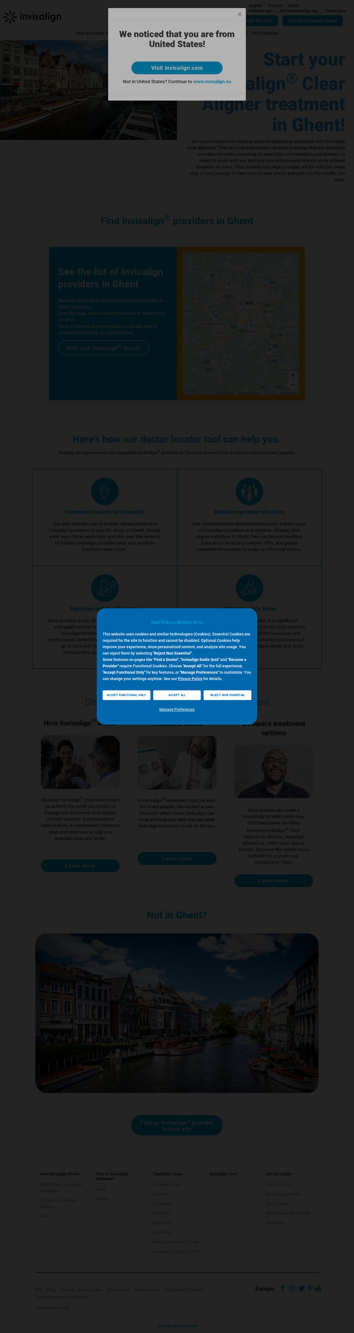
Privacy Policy (190, 678)
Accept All (177, 695)
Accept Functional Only (126, 695)
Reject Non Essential (227, 695)
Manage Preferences (177, 709)
